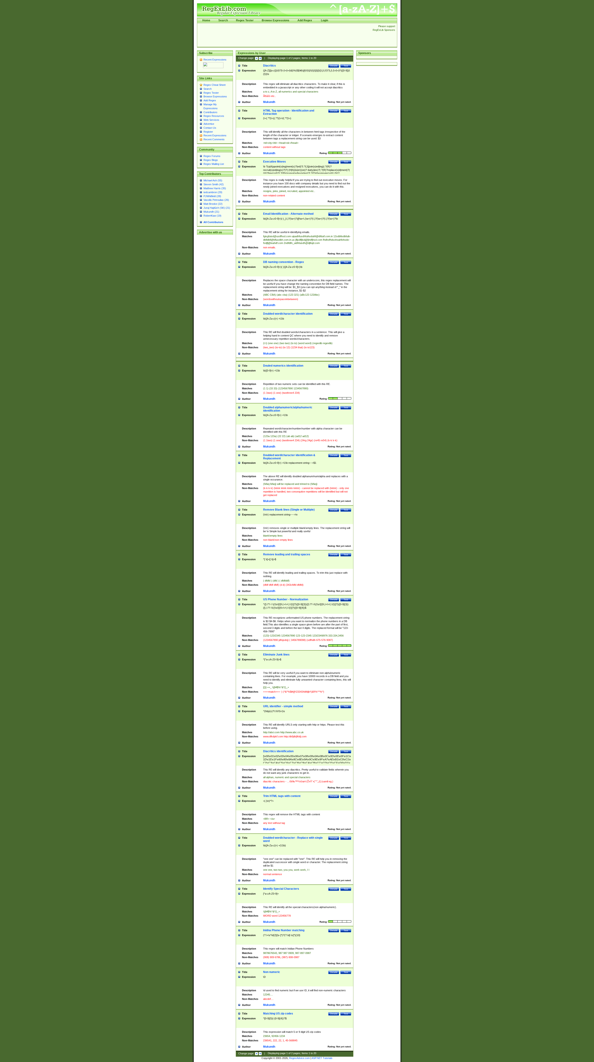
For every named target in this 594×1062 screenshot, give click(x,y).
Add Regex (304, 20)
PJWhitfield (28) (212, 196)
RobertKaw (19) (212, 215)
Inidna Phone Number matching (283, 930)
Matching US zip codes (278, 1013)
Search (223, 20)
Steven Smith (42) (213, 184)
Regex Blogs (210, 160)
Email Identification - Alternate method (288, 213)
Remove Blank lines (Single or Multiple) (289, 509)
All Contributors (213, 222)
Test (346, 65)
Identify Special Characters (281, 888)
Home (206, 20)
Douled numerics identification (283, 365)
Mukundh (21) (211, 211)
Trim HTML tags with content (281, 796)
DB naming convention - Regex (283, 262)
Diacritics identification (278, 751)
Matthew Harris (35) (214, 188)
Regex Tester (245, 20)
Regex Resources (213, 116)
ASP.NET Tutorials (322, 1058)
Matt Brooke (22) (213, 203)
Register (208, 131)
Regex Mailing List (213, 164)
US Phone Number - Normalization (285, 599)
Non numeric (271, 972)
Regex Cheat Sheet (214, 84)
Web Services (211, 119)
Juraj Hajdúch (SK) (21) (216, 207)
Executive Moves (274, 161)
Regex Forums (211, 156)
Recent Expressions (214, 59)
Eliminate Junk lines (276, 654)
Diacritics (269, 65)
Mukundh (269, 102)
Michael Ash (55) (212, 180)
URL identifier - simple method (283, 706)
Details (333, 65)
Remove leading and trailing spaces (286, 554)
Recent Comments (214, 139)
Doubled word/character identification (288, 313)
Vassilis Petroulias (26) (216, 199)
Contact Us (209, 127)
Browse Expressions (275, 20)
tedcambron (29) (212, 192)
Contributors (210, 112)
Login (324, 20)
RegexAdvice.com (299, 1058)
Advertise (208, 123)
